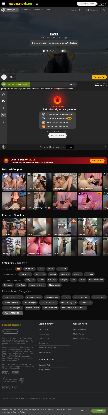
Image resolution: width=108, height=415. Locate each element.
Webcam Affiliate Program (83, 338)
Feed (48, 10)
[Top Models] (37, 3)
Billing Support (44, 370)
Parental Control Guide (47, 348)
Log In (101, 4)
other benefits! (62, 131)
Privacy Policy (44, 329)
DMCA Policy (44, 338)
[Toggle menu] (3, 3)
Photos (38, 10)
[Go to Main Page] (20, 3)
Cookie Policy (19, 412)
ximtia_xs (7, 262)
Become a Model (79, 329)
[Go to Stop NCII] (10, 387)
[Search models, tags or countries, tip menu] (104, 10)
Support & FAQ (44, 365)
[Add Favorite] (4, 77)
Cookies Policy (44, 343)
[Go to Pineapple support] (22, 380)
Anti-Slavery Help (45, 352)
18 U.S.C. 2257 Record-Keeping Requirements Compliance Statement (28, 398)
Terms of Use (44, 334)
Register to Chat (57, 135)
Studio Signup (78, 334)
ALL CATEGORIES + (13, 313)
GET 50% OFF (97, 161)
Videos (26, 10)
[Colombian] (18, 269)
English (8, 331)
